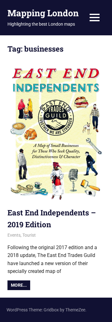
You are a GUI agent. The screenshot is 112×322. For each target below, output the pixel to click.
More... (19, 285)
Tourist (29, 235)
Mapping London (43, 13)
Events (14, 235)
